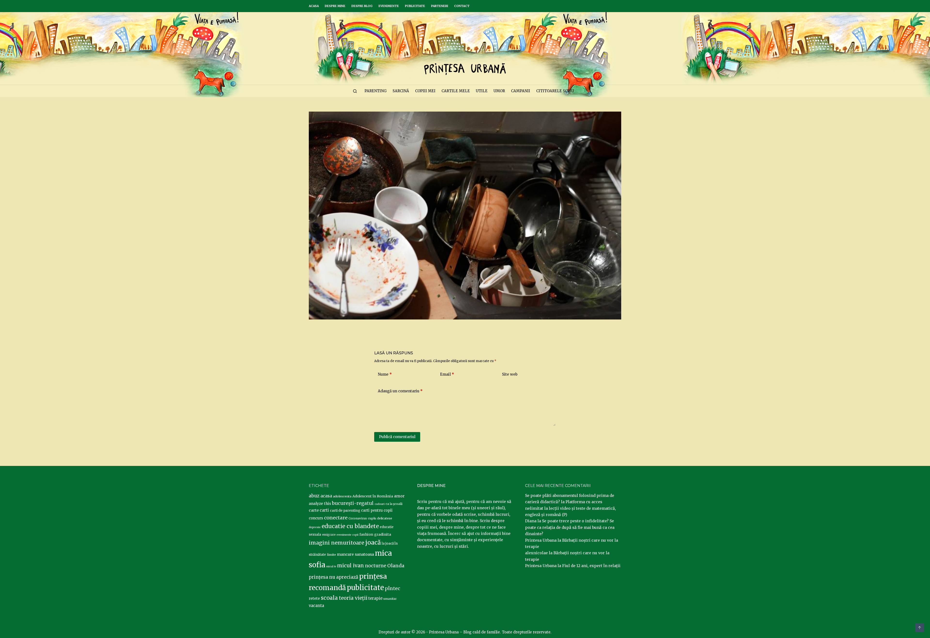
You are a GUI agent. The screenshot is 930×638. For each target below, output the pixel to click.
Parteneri (439, 6)
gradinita (382, 534)
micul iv (331, 566)
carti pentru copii (377, 510)
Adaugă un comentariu (400, 391)
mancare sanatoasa (355, 554)
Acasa (314, 6)
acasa (326, 496)
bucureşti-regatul (353, 503)
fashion (366, 534)
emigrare (329, 534)
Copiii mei (425, 91)
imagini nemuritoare (336, 542)
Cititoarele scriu (555, 91)
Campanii (520, 91)
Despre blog (361, 6)
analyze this (320, 503)
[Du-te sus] (919, 627)
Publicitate (415, 6)
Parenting (375, 91)
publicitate (365, 587)
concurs (316, 518)
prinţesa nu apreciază (333, 577)
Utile (482, 91)
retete (314, 598)
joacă (373, 542)
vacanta (316, 605)
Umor (499, 91)
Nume (385, 374)
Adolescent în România (372, 496)
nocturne (375, 566)
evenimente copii (347, 534)
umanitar (390, 598)
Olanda (395, 566)
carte (314, 510)
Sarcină (401, 91)
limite (331, 554)
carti (324, 510)
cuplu (372, 518)
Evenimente (389, 6)
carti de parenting (345, 510)
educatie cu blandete (350, 526)
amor (399, 496)
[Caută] (355, 91)
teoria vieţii (353, 598)
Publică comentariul (397, 436)
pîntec (392, 588)
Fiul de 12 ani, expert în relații (591, 565)
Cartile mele (456, 91)
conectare (336, 518)
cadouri (380, 504)
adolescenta (342, 496)
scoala (329, 597)
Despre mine (335, 6)
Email (447, 374)
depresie (315, 527)
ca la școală (394, 504)
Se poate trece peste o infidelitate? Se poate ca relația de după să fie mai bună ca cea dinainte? (569, 527)
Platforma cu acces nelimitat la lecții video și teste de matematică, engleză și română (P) (570, 508)
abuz (314, 496)
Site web (510, 374)
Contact (462, 6)
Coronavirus (358, 518)
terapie (375, 598)
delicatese (384, 518)
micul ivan (350, 565)
